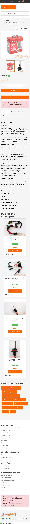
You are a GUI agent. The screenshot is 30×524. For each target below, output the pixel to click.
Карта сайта (4, 448)
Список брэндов (6, 445)
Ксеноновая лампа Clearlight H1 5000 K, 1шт (15, 279)
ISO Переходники (19, 399)
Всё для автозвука (6, 475)
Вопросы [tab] (21, 112)
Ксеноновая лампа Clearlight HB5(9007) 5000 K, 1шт (15, 360)
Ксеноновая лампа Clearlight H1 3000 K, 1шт (15, 239)
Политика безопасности (8, 433)
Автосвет (5, 388)
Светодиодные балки (7, 480)
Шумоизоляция (15, 388)
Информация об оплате (8, 435)
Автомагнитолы (7, 403)
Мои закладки (5, 468)
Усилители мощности (7, 490)
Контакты (4, 440)
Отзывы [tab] (13, 112)
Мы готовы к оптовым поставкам (10, 428)
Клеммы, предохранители (11, 396)
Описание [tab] (5, 112)
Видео (13, 411)
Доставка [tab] (5, 115)
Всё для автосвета (6, 477)
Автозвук (5, 411)
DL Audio (3, 482)
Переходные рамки (8, 407)
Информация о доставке (8, 430)
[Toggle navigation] (3, 1)
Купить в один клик (15, 97)
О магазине (4, 443)
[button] (8, 7)
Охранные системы (21, 403)
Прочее (19, 407)
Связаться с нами (6, 454)
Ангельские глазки (6, 485)
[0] (22, 1)
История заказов (6, 465)
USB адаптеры (7, 399)
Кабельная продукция (9, 392)
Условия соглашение (7, 438)
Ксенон (3, 487)
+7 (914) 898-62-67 (8, 505)
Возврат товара (5, 457)
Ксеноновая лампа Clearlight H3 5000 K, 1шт (15, 319)
